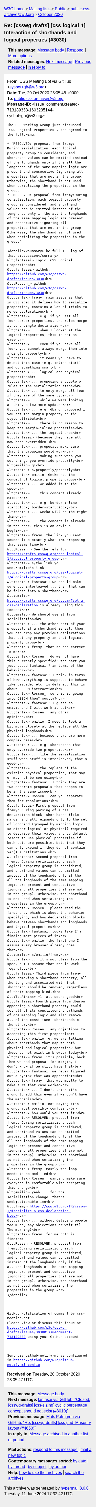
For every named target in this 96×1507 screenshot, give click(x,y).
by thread (16, 1466)
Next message (59, 61)
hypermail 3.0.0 (75, 1488)
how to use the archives (40, 1472)
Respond (75, 50)
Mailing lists (39, 9)
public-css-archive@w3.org (38, 98)
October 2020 (50, 14)
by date (79, 1461)
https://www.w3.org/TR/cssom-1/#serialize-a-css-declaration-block (47, 1210)
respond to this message (55, 1449)
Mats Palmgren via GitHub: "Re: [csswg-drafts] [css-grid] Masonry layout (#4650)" (49, 1422)
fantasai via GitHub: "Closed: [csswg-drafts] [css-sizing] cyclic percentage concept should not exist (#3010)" (49, 1405)
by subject (37, 1466)
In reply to (36, 67)
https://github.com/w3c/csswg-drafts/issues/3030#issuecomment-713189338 (40, 1332)
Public (60, 9)
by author (57, 1466)
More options (20, 56)
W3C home (14, 9)
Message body (50, 50)
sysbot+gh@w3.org (27, 87)
